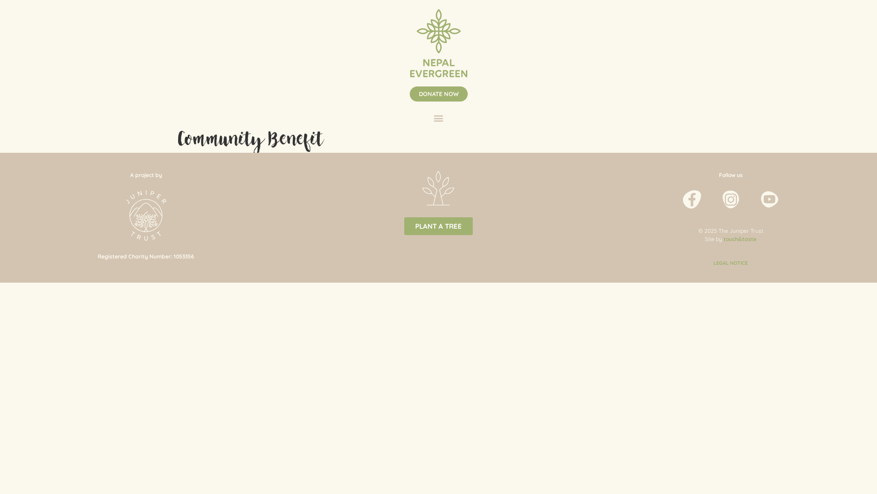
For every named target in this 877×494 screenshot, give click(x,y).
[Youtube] (769, 199)
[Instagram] (731, 199)
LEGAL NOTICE (730, 263)
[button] (439, 94)
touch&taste (740, 239)
